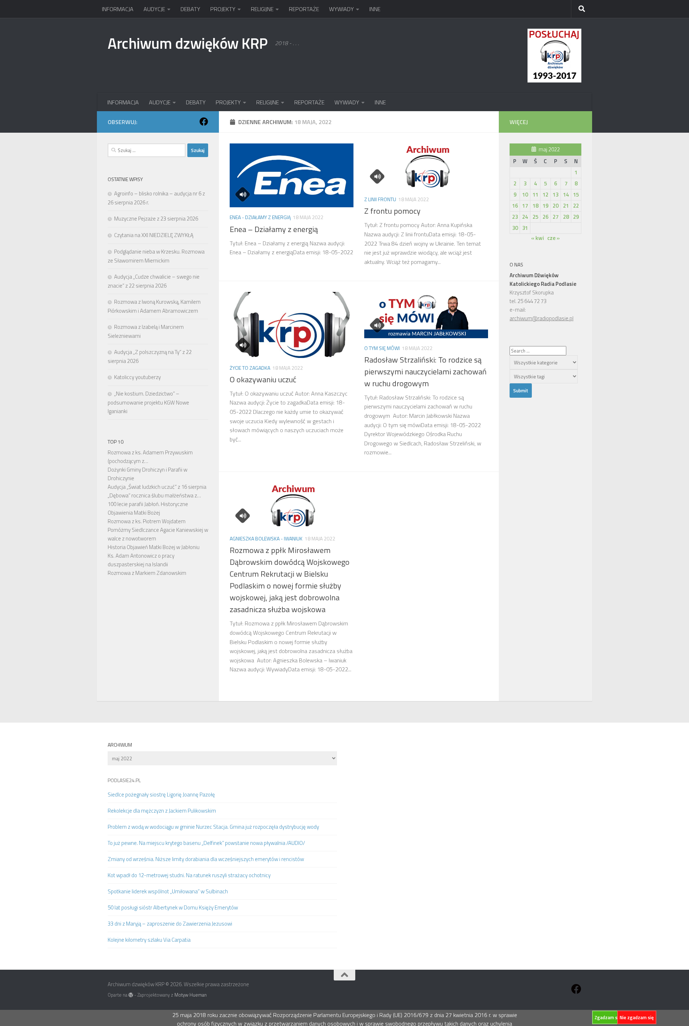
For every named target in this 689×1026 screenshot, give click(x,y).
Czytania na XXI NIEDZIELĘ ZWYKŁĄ (153, 235)
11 (535, 194)
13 (555, 194)
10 (525, 194)
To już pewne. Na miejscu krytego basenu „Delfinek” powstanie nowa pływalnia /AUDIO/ (206, 843)
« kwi (537, 238)
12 (545, 194)
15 (576, 194)
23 (515, 217)
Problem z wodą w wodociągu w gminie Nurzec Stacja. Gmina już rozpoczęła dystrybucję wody (213, 827)
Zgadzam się (608, 1017)
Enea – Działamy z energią (274, 229)
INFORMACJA (117, 9)
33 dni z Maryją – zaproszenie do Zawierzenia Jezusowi (170, 923)
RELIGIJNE (262, 9)
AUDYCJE (154, 9)
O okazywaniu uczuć (263, 379)
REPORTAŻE (304, 9)
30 (515, 228)
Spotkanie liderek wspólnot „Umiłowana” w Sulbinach (168, 891)
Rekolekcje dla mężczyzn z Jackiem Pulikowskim (162, 811)
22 (576, 206)
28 (566, 217)
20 (555, 206)
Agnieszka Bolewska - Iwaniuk (266, 538)
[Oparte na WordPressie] (130, 995)
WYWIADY (341, 9)
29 (576, 217)
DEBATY (190, 9)
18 (535, 206)
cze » (553, 238)
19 (545, 206)
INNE (374, 9)
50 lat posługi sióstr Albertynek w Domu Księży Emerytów (173, 907)
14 (566, 194)
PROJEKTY (222, 9)
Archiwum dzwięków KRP (188, 43)
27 (555, 217)
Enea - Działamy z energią (260, 217)
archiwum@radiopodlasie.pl (541, 318)
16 (515, 206)
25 (535, 217)
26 (545, 217)
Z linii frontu (380, 199)
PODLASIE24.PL (124, 780)
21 (566, 206)
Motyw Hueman (190, 994)
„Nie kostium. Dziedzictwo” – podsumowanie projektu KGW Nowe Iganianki (148, 402)
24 (525, 217)
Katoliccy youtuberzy (137, 377)
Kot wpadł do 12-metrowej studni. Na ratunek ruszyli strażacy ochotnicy (189, 875)
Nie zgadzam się (637, 1017)
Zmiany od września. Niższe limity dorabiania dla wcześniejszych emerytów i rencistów (206, 859)
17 (525, 206)
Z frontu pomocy (392, 211)
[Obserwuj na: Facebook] (204, 121)
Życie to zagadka (250, 368)
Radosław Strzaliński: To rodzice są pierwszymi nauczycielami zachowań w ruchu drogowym (425, 371)
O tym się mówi (382, 348)
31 (525, 228)
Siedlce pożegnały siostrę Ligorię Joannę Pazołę (161, 794)
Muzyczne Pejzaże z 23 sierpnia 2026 (156, 218)
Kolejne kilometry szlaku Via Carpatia (149, 940)
